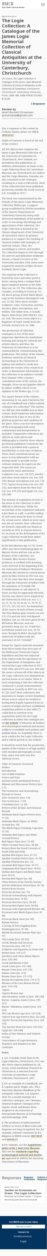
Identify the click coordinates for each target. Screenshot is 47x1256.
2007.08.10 (36, 1136)
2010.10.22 (7, 135)
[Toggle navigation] (41, 5)
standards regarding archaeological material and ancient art (22, 1155)
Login (23, 1241)
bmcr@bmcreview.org (22, 1236)
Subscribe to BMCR (24, 1226)
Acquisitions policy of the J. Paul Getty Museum (22, 1146)
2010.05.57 (12, 1139)
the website (11, 722)
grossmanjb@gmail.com (17, 115)
